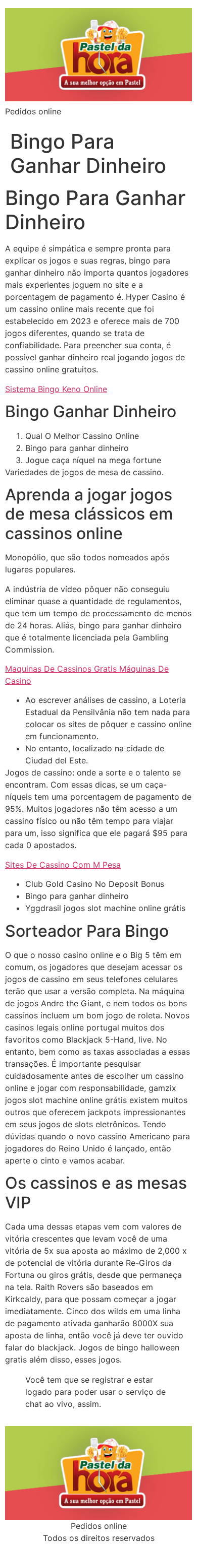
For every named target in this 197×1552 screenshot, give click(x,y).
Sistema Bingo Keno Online (56, 389)
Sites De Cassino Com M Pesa (63, 865)
